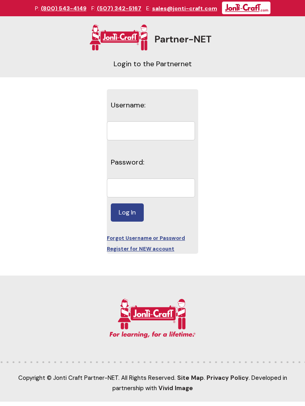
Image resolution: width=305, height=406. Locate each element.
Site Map (190, 378)
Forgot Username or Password (146, 238)
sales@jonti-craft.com (184, 8)
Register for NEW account (140, 248)
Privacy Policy (228, 378)
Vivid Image (175, 388)
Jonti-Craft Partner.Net (152, 37)
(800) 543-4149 (64, 8)
